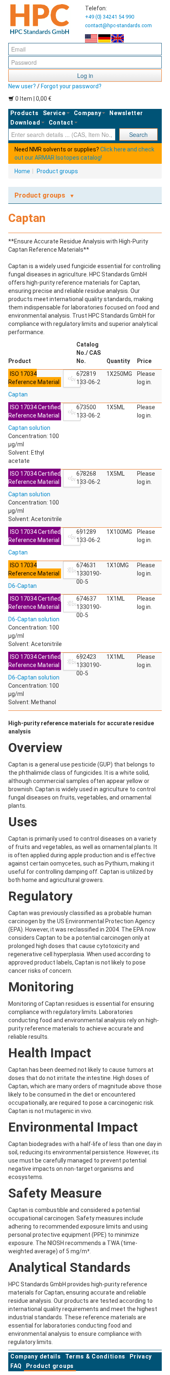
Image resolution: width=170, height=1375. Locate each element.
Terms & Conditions (95, 1356)
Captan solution (29, 428)
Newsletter (126, 113)
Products (24, 113)
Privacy (141, 1356)
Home (22, 171)
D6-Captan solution (33, 619)
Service (54, 113)
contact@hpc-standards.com (118, 25)
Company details (35, 1356)
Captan (18, 394)
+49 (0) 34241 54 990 (109, 17)
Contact (61, 122)
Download (25, 122)
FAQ (16, 1366)
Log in (85, 75)
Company (88, 113)
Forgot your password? (71, 86)
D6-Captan (22, 586)
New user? (22, 86)
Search (138, 134)
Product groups (57, 171)
